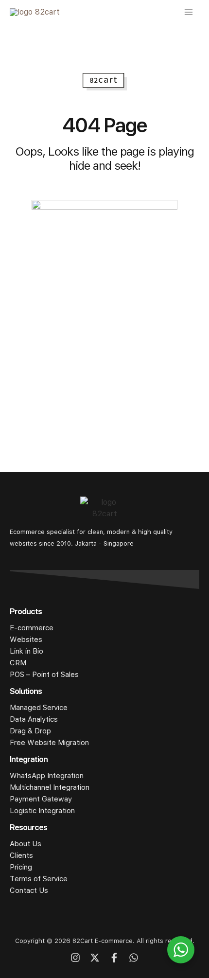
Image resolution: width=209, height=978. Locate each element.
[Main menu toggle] (188, 12)
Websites (26, 639)
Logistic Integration (42, 810)
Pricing (21, 867)
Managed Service (39, 707)
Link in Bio (26, 651)
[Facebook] (114, 957)
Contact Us (29, 890)
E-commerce (31, 627)
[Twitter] (95, 957)
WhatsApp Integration (47, 775)
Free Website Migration (49, 742)
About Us (25, 843)
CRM (18, 662)
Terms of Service (39, 878)
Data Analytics (34, 719)
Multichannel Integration (49, 787)
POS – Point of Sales (44, 674)
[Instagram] (75, 957)
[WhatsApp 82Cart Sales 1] (134, 957)
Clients (21, 855)
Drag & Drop (30, 731)
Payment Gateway (41, 799)
